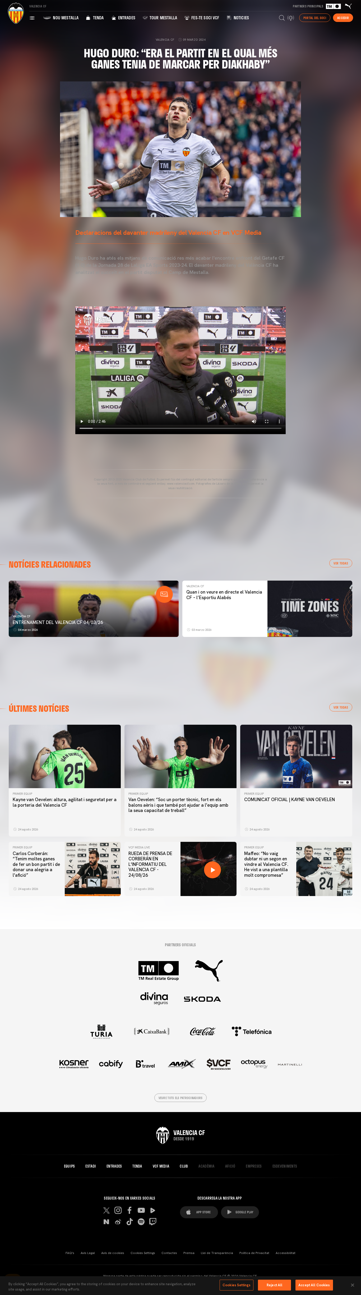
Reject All (274, 1285)
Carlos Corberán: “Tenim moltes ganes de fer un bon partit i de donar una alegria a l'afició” (36, 864)
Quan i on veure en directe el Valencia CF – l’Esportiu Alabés (224, 594)
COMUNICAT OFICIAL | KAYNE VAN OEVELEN (289, 799)
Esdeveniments (284, 1166)
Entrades (126, 17)
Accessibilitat (285, 1253)
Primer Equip (22, 794)
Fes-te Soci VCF (204, 17)
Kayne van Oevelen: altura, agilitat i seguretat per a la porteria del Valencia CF (65, 802)
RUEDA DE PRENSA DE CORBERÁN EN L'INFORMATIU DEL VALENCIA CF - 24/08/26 (150, 864)
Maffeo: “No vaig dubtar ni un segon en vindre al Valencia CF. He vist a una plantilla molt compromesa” (266, 864)
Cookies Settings (143, 1253)
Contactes (169, 1253)
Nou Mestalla (65, 17)
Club (184, 1166)
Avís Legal (88, 1253)
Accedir (343, 17)
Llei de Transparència (217, 1253)
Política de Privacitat (254, 1253)
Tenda (98, 17)
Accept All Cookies (314, 1285)
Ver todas (341, 563)
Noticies (241, 17)
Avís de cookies (112, 1253)
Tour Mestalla (163, 17)
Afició (230, 1166)
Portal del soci (314, 17)
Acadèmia (206, 1166)
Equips (69, 1166)
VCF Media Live (139, 847)
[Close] (352, 1285)
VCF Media (161, 1166)
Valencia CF (21, 616)
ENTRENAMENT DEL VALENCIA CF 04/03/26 (58, 622)
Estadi (90, 1166)
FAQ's (70, 1253)
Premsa (189, 1253)
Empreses (254, 1166)
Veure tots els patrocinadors (181, 1097)
